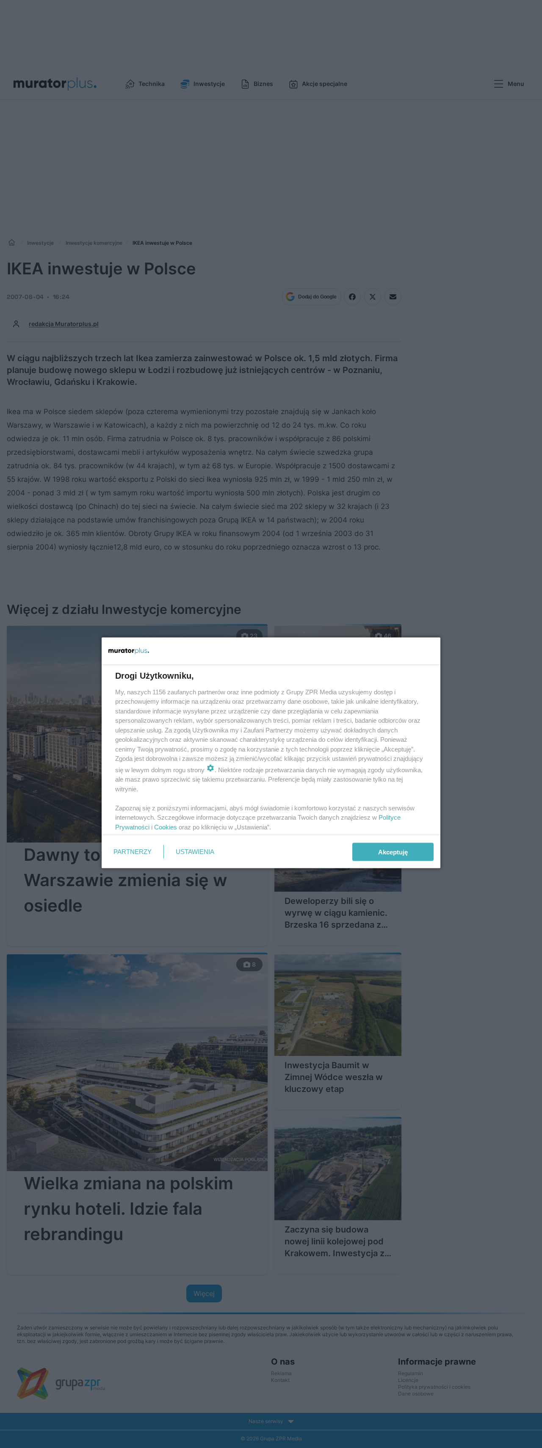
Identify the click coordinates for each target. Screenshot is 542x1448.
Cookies (165, 826)
